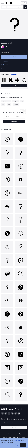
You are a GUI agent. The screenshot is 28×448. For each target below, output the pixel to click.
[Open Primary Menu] (2, 3)
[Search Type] (3, 7)
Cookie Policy (17, 440)
